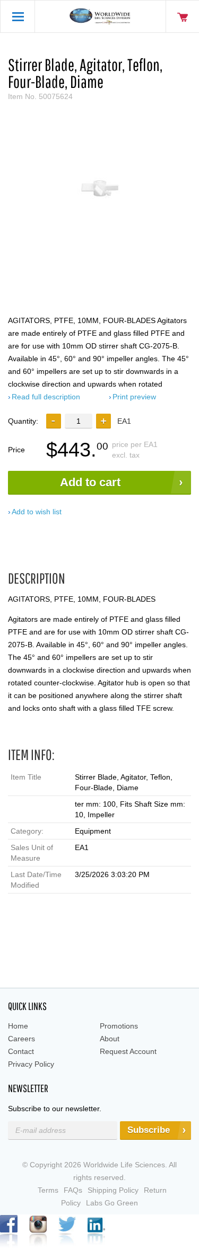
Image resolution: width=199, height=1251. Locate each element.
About (109, 1038)
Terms (48, 1190)
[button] (103, 421)
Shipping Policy (113, 1190)
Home (18, 1026)
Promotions (119, 1026)
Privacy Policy (31, 1064)
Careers (21, 1038)
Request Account (128, 1051)
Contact (21, 1051)
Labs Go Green (112, 1203)
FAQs (73, 1190)
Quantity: (23, 421)
